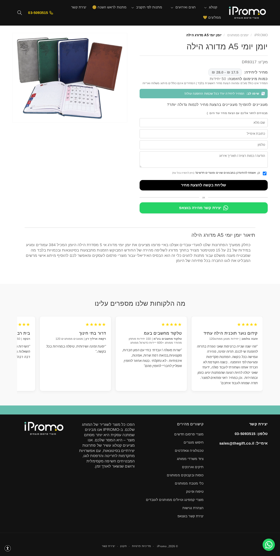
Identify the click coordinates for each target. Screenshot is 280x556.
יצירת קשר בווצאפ (191, 516)
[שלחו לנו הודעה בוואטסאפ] (269, 545)
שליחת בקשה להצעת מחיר (203, 185)
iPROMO (261, 35)
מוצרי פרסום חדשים (189, 434)
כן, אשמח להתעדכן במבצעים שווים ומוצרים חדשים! (216, 172)
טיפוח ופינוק (195, 492)
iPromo (161, 546)
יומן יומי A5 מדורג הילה (204, 35)
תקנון (123, 546)
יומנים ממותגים (238, 35)
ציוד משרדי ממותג (190, 459)
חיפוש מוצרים (194, 442)
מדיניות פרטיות (141, 546)
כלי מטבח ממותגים (189, 483)
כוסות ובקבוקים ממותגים (185, 475)
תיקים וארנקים (193, 467)
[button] (213, 7)
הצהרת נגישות (193, 508)
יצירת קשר (108, 546)
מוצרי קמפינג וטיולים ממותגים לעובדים (175, 500)
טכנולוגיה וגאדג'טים (189, 451)
